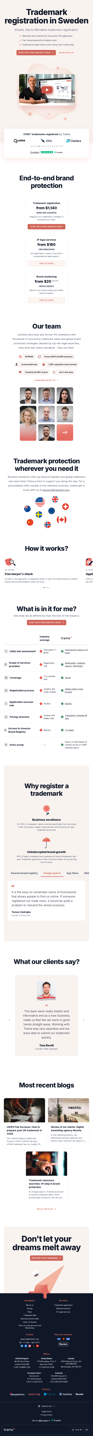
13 (54, 146)
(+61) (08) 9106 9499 (59, 1382)
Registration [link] (70, 663)
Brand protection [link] (63, 1308)
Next (83, 1020)
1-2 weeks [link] (69, 730)
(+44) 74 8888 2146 (22, 1367)
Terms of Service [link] (30, 1322)
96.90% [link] (68, 703)
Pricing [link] (29, 1308)
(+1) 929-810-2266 (46, 1367)
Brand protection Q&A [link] (30, 1319)
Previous (9, 1020)
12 (52, 146)
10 (48, 146)
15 (58, 146)
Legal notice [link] (47, 1411)
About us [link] (29, 1305)
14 (56, 146)
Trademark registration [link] (63, 1305)
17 (62, 146)
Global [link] (68, 678)
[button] (36, 52)
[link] (24, 1123)
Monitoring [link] (78, 666)
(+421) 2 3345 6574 (34, 1382)
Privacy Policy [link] (46, 1415)
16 (60, 146)
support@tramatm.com (56, 490)
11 (50, 146)
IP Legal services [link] (63, 1312)
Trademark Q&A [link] (29, 1315)
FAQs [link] (30, 1312)
